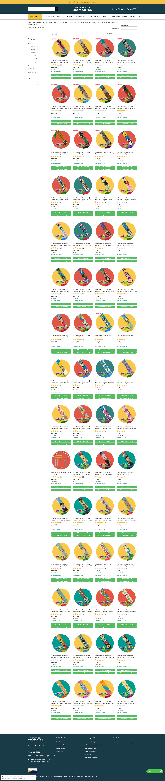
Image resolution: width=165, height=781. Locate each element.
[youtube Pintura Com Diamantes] (35, 746)
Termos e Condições (91, 742)
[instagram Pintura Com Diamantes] (28, 746)
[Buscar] (56, 9)
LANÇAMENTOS (79, 16)
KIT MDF (69, 16)
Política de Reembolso (91, 751)
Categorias (34, 16)
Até (37, 81)
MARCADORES (37, 22)
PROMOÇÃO (60, 16)
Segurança (88, 754)
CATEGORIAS (50, 16)
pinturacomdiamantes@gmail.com (41, 756)
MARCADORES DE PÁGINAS (119, 16)
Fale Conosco (60, 742)
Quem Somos (60, 748)
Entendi (24, 778)
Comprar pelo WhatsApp (61, 77)
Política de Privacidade (91, 758)
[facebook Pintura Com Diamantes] (32, 746)
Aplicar (47, 85)
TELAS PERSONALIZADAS (93, 16)
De (28, 81)
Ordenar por (124, 25)
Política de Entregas (90, 748)
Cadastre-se (121, 9)
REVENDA (133, 16)
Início (29, 22)
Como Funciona (61, 745)
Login (119, 8)
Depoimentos (60, 751)
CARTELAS (106, 16)
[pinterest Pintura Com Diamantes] (43, 746)
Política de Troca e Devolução (94, 745)
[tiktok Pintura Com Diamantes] (39, 746)
